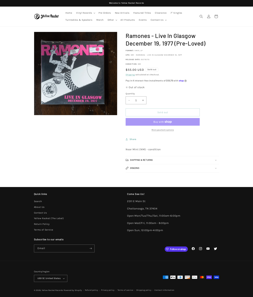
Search (38, 201)
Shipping (130, 74)
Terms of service (125, 290)
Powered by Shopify (73, 290)
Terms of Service (43, 229)
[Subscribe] (90, 248)
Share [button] (133, 139)
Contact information (164, 290)
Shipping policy (143, 290)
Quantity (130, 93)
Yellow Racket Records (52, 290)
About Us (39, 207)
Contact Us (40, 212)
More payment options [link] (163, 130)
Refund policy (91, 290)
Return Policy (41, 224)
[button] (85, 13)
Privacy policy (107, 290)
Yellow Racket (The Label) (49, 218)
